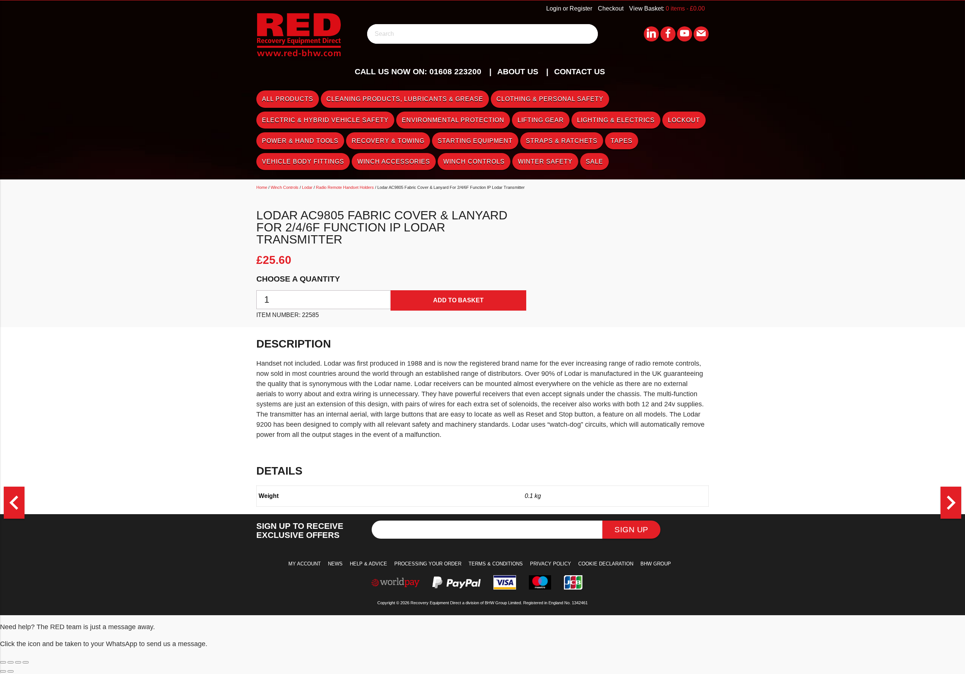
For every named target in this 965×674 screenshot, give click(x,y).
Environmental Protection (453, 120)
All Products (287, 99)
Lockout (684, 120)
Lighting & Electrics (616, 120)
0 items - (685, 8)
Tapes (622, 141)
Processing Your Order (427, 564)
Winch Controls (474, 161)
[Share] (18, 662)
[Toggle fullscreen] (11, 662)
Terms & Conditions (496, 564)
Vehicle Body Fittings (303, 161)
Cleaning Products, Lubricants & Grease (404, 99)
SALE (594, 161)
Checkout (610, 8)
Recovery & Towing (388, 141)
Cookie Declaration (605, 564)
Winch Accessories (393, 161)
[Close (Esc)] (26, 662)
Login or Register (569, 8)
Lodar (307, 187)
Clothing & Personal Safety (550, 99)
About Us (517, 71)
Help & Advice (368, 564)
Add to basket (458, 300)
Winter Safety (545, 161)
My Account (304, 564)
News (335, 564)
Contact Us (579, 71)
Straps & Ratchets (561, 141)
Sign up (631, 529)
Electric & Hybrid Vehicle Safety (325, 120)
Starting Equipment (475, 141)
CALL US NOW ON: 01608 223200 (418, 71)
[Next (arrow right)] (11, 671)
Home (261, 187)
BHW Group (655, 564)
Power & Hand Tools (300, 141)
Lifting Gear (541, 120)
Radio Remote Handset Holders (345, 187)
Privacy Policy (550, 564)
